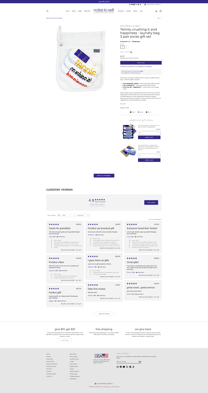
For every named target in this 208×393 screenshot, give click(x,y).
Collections (128, 26)
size (141, 11)
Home (122, 26)
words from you (74, 359)
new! (67, 11)
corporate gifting (74, 376)
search (48, 354)
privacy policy (106, 386)
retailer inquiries (74, 371)
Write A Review (151, 202)
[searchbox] (51, 215)
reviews (72, 361)
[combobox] (68, 215)
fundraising (73, 378)
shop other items (51, 366)
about (135, 11)
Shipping (122, 58)
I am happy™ (136, 26)
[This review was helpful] (76, 250)
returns (72, 369)
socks (80, 11)
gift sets (87, 11)
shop (73, 11)
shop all (48, 356)
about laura (73, 354)
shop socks (49, 359)
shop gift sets (50, 361)
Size (122, 43)
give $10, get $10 (51, 374)
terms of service (115, 386)
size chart (49, 369)
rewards (121, 11)
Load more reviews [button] (104, 313)
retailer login (73, 374)
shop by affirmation (52, 364)
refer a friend (65, 340)
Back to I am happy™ (104, 175)
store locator (73, 364)
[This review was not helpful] (79, 250)
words (128, 11)
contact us (49, 376)
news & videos (74, 356)
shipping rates (74, 366)
